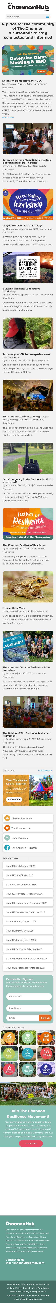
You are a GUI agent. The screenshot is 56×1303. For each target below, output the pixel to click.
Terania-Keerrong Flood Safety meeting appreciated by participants (27, 161)
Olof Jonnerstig (14, 229)
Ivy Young (10, 84)
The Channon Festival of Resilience (24, 545)
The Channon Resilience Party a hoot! (26, 416)
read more (8, 117)
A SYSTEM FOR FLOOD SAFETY (22, 225)
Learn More (31, 1143)
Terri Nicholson (14, 739)
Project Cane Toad (14, 608)
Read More (14, 799)
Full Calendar (45, 770)
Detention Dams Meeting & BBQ (22, 80)
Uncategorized (41, 360)
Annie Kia (11, 166)
